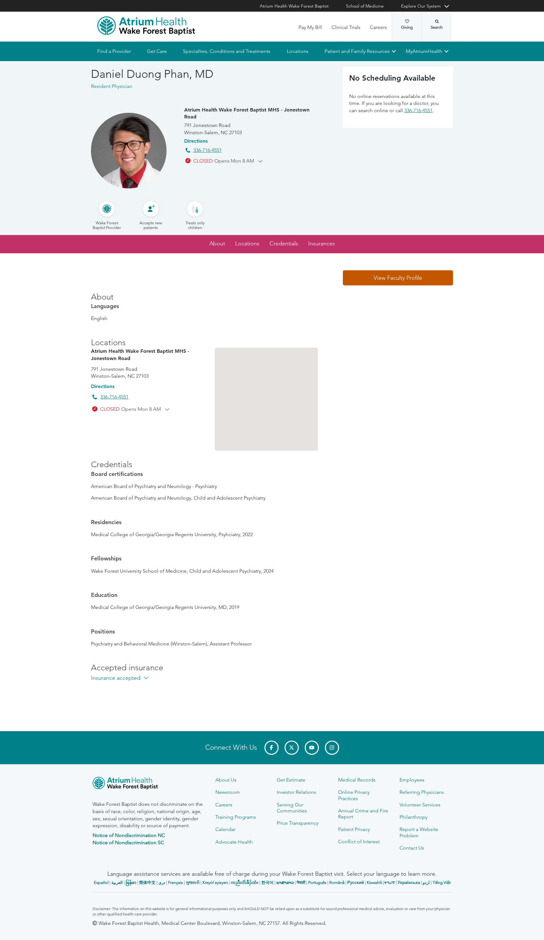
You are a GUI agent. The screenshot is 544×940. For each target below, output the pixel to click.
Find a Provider (114, 51)
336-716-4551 (207, 150)
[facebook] (271, 748)
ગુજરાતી (193, 882)
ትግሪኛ (389, 882)
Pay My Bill (310, 27)
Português (317, 882)
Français (175, 882)
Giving (407, 27)
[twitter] (292, 748)
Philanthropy (414, 817)
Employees (412, 780)
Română (336, 882)
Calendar (225, 829)
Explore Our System (421, 6)
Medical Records (357, 780)
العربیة (117, 882)
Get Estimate (291, 780)
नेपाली (301, 882)
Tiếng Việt (441, 882)
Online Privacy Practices (354, 795)
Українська (409, 882)
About (217, 243)
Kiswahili (374, 882)
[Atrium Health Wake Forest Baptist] (146, 26)
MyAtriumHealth (424, 51)
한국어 (267, 882)
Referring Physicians (422, 792)
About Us (225, 780)
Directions (196, 141)
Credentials (283, 243)
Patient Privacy (354, 829)
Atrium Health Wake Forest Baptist (294, 6)
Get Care (157, 51)
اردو (426, 882)
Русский (355, 882)
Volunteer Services (420, 805)
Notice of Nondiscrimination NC (129, 835)
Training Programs (235, 817)
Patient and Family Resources (356, 51)
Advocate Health (234, 842)
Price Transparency (297, 823)
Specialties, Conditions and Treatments (226, 51)
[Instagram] (332, 748)
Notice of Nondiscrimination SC (128, 842)
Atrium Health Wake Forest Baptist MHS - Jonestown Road (246, 113)
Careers (378, 27)
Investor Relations (296, 792)
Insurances (321, 243)
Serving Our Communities (292, 808)
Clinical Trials (346, 27)
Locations (297, 51)
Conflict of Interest (359, 842)
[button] (398, 277)
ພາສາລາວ (285, 882)
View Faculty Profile (398, 277)
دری (161, 882)
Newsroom (227, 792)
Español (101, 882)
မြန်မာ (131, 882)
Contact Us (412, 848)
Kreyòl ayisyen (215, 882)
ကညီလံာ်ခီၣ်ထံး (244, 882)
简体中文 (147, 882)
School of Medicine (365, 6)
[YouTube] (312, 748)
